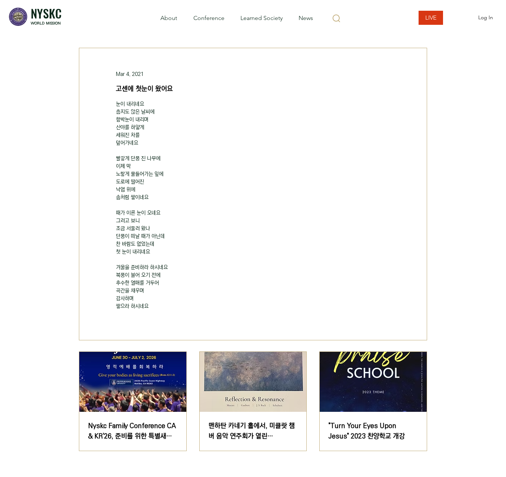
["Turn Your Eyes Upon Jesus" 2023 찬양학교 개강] (373, 382)
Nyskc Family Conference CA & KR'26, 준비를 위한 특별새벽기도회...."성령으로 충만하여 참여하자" (132, 431)
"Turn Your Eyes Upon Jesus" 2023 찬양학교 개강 (367, 431)
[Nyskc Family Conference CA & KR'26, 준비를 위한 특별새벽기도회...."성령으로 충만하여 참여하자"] (132, 382)
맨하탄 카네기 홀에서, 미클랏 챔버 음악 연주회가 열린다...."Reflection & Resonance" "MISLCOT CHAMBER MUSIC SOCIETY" (252, 431)
